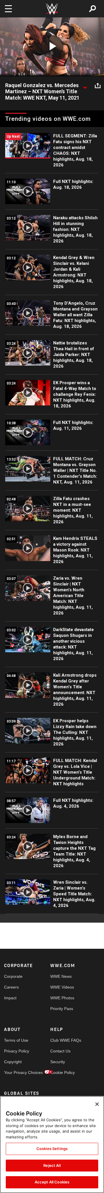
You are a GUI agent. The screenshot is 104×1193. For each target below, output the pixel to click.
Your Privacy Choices (15, 1072)
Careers (11, 987)
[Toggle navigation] (8, 8)
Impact (10, 998)
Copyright (13, 1061)
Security (57, 1061)
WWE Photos (61, 998)
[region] (52, 1144)
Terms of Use (15, 1040)
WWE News (61, 976)
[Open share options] (97, 85)
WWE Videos (61, 987)
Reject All (51, 1165)
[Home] (52, 9)
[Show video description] (85, 85)
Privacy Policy (15, 1051)
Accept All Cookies (52, 1182)
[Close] (97, 1104)
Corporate (13, 976)
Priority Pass (61, 1008)
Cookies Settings (52, 1148)
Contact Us (60, 1051)
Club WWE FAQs (61, 1040)
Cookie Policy (61, 1072)
